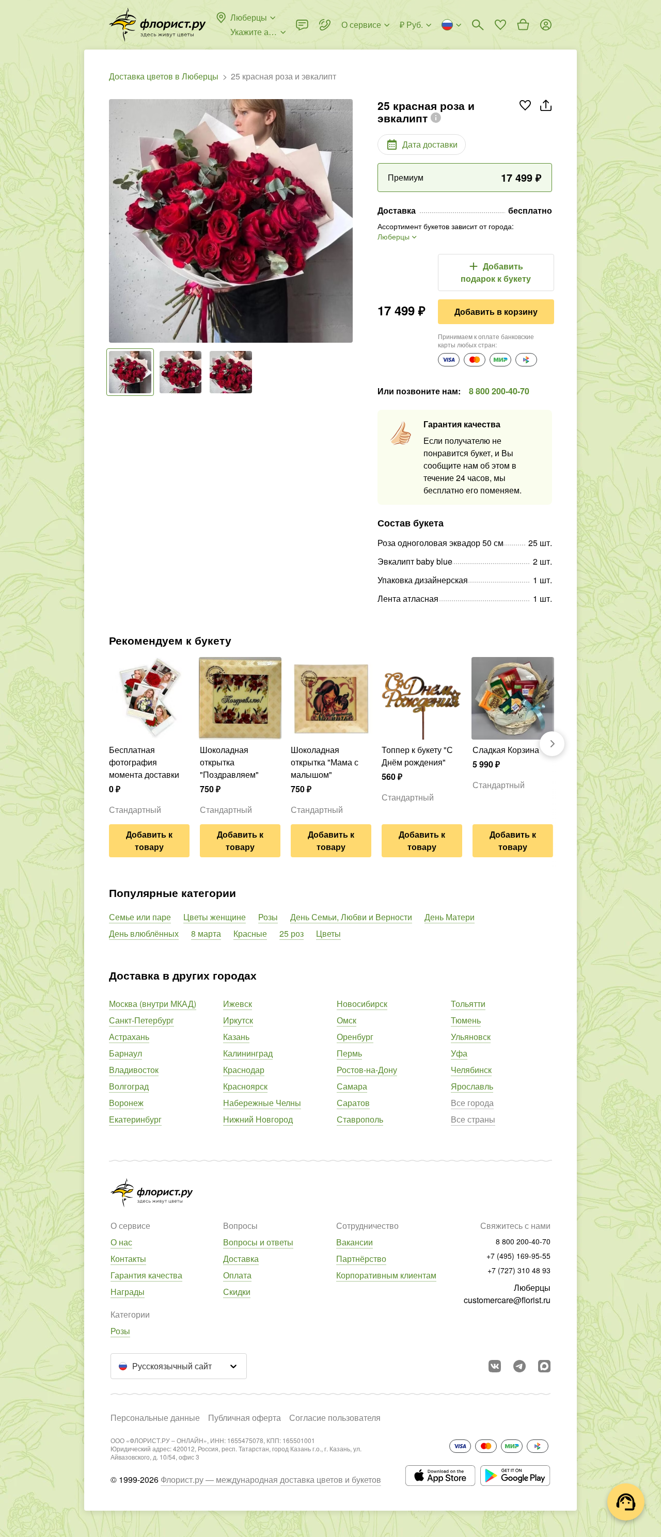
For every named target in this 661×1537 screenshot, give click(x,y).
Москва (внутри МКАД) (152, 1004)
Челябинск (471, 1070)
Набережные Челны (262, 1103)
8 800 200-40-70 (499, 391)
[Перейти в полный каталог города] (157, 25)
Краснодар (243, 1070)
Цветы (328, 933)
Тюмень (466, 1020)
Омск (346, 1020)
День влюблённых (144, 933)
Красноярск (245, 1086)
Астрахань (129, 1037)
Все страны (473, 1119)
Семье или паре (140, 917)
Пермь (349, 1053)
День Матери (449, 917)
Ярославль (472, 1086)
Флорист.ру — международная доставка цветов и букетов (271, 1479)
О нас (121, 1242)
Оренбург (355, 1037)
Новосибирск (362, 1004)
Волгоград (129, 1086)
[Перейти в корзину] (523, 24)
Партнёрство (361, 1258)
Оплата (237, 1275)
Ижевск (237, 1004)
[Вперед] (347, 221)
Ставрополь (360, 1119)
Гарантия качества (146, 1275)
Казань (236, 1037)
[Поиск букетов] (477, 24)
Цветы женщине (214, 917)
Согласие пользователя (335, 1417)
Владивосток (134, 1070)
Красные (250, 933)
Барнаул (125, 1053)
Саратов (353, 1103)
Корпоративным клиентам (386, 1275)
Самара (352, 1086)
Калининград (248, 1053)
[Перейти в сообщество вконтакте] (494, 1366)
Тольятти (468, 1004)
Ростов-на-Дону (367, 1070)
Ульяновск (471, 1037)
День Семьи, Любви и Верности (351, 917)
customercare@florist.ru (507, 1300)
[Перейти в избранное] (500, 24)
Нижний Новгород (258, 1119)
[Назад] (114, 221)
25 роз (291, 933)
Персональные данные (155, 1417)
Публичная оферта (244, 1417)
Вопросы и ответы (258, 1242)
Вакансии (354, 1242)
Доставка (241, 1258)
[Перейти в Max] (544, 1366)
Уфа (459, 1053)
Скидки (236, 1292)
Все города (472, 1103)
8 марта (206, 933)
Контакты (128, 1258)
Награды (128, 1292)
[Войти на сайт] (546, 24)
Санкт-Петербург (141, 1020)
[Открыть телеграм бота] (519, 1366)
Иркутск (238, 1020)
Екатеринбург (135, 1119)
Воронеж (126, 1103)
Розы (268, 917)
